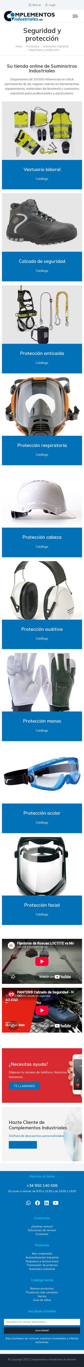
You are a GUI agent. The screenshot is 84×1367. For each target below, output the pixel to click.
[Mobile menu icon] (75, 16)
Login (52, 4)
